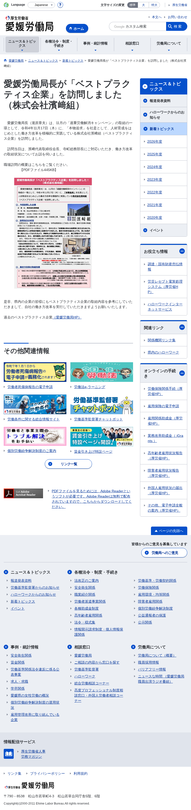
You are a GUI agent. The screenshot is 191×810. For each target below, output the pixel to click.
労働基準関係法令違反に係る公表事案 (35, 671)
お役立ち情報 (156, 251)
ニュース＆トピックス (165, 86)
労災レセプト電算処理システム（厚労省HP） (165, 286)
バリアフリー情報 (152, 669)
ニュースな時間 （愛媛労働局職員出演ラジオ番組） (161, 678)
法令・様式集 (84, 622)
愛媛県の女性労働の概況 (30, 695)
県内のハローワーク (163, 352)
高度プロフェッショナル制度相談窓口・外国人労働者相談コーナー (98, 695)
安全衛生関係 (84, 587)
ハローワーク (84, 676)
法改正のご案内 (86, 581)
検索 (178, 26)
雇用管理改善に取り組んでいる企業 (35, 717)
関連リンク (154, 328)
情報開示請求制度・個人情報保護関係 (98, 631)
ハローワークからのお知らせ (167, 114)
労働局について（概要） (157, 655)
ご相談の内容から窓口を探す (97, 662)
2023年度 (154, 179)
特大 (154, 5)
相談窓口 (82, 647)
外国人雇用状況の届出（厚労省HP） (165, 490)
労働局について (152, 647)
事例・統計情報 (25, 647)
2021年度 (154, 205)
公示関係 (145, 622)
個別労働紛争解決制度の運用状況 (35, 705)
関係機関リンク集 (162, 340)
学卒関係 (18, 688)
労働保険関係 (148, 587)
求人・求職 (19, 681)
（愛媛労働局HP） (67, 317)
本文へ (157, 17)
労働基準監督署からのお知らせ (35, 587)
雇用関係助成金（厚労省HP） (165, 420)
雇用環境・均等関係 (153, 594)
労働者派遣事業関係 (90, 601)
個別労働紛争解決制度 (155, 608)
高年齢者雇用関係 (88, 615)
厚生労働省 (179, 5)
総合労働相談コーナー (91, 683)
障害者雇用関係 (150, 601)
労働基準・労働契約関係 (157, 581)
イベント (157, 230)
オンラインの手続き (160, 373)
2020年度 (154, 218)
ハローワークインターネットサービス (165, 306)
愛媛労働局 (83, 655)
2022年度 (154, 192)
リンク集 (14, 773)
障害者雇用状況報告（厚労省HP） (163, 473)
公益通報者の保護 (152, 615)
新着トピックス (162, 129)
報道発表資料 (160, 101)
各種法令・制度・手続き (96, 572)
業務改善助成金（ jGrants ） (165, 438)
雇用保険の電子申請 (163, 406)
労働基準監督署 (86, 669)
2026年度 (154, 141)
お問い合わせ (177, 17)
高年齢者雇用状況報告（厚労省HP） (165, 455)
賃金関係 (18, 662)
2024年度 (154, 167)
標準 (133, 5)
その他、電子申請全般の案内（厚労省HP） (165, 507)
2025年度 (154, 154)
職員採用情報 (148, 662)
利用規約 (81, 773)
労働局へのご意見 (165, 553)
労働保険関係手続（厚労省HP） (165, 391)
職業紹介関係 (84, 594)
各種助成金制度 (86, 608)
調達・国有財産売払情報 (165, 266)
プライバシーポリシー (47, 773)
